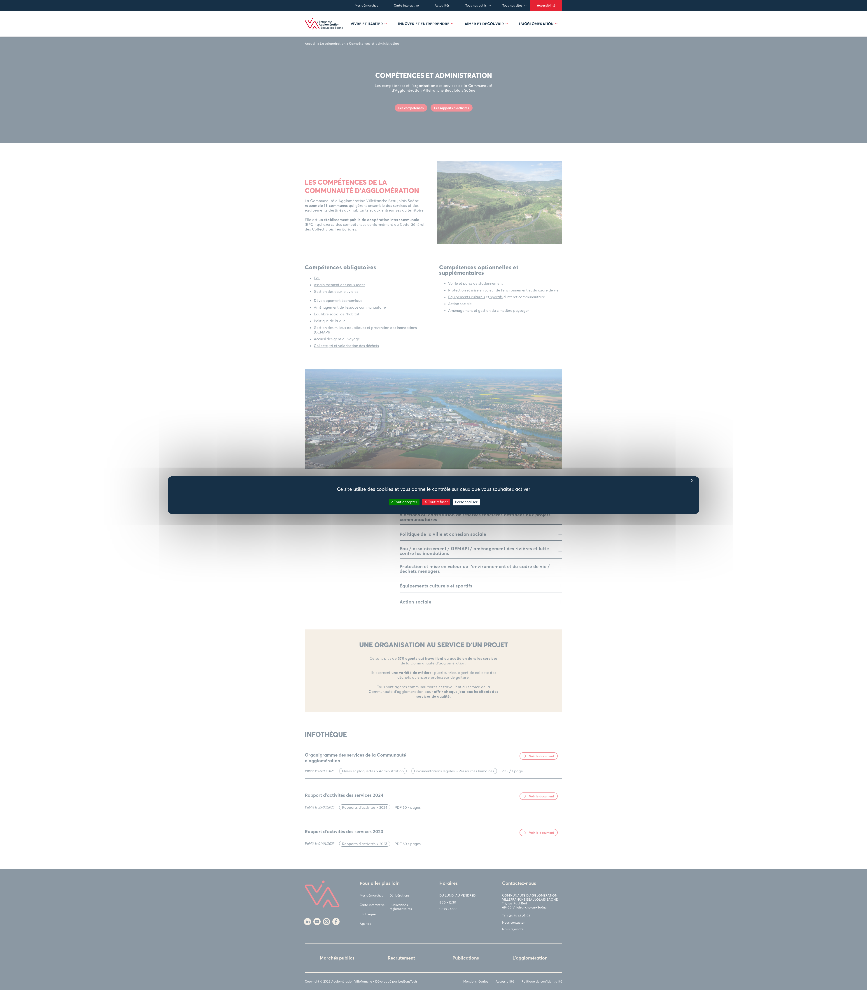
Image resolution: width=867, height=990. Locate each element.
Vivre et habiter (367, 23)
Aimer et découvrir (484, 23)
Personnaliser (466, 502)
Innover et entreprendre (424, 23)
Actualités (442, 5)
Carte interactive (406, 5)
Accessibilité (546, 5)
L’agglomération (536, 23)
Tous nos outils (476, 5)
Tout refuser (437, 502)
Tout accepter (405, 502)
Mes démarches (366, 5)
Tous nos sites (512, 5)
